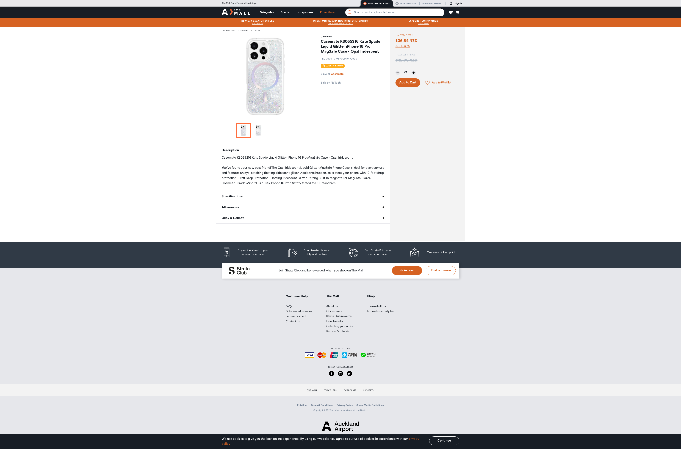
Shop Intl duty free (379, 3)
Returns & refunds (337, 331)
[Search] (350, 12)
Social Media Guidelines (370, 405)
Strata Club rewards (338, 316)
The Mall (312, 390)
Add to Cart (407, 82)
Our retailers (334, 311)
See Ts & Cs (402, 46)
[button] (451, 12)
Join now (407, 270)
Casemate (337, 74)
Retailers (302, 405)
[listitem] (249, 252)
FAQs (289, 306)
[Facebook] (331, 373)
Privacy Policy (345, 405)
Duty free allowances (299, 311)
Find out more (441, 270)
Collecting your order (339, 326)
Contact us (293, 321)
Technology (229, 31)
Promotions (327, 12)
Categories (267, 12)
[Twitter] (349, 373)
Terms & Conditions (322, 405)
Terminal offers (376, 306)
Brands (285, 12)
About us (332, 306)
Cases (257, 31)
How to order (334, 321)
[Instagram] (340, 373)
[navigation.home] (236, 12)
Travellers (330, 390)
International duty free (381, 311)
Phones (244, 31)
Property (368, 390)
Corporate (350, 390)
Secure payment (296, 316)
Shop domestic (408, 3)
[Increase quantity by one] (413, 73)
